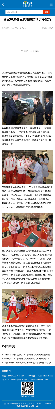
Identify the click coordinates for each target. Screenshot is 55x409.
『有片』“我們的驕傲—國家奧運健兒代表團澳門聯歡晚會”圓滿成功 (28, 355)
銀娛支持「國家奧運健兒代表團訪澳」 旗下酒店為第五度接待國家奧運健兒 (28, 359)
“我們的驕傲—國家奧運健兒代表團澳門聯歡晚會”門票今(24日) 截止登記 (28, 363)
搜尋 (46, 12)
